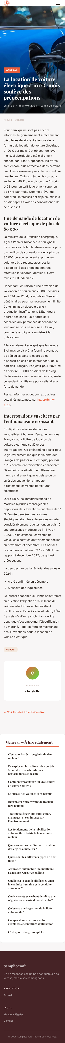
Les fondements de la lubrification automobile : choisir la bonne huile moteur (30, 833)
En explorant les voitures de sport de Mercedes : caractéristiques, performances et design (31, 770)
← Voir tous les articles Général (24, 712)
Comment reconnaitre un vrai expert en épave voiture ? (31, 783)
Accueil (8, 119)
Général (12, 70)
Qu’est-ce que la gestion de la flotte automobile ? (30, 910)
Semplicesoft (15, 965)
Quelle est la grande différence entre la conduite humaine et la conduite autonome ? (31, 884)
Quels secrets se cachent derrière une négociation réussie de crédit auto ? (32, 898)
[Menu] (57, 3)
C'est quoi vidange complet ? (26, 932)
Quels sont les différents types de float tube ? (32, 858)
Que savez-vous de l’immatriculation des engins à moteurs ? (31, 847)
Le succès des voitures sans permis (30, 793)
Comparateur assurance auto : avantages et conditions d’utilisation (30, 922)
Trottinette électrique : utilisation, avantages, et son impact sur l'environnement (29, 817)
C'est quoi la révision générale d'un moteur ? (30, 756)
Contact (8, 1020)
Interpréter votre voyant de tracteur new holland (30, 803)
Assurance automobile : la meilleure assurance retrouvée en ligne (31, 870)
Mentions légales (13, 1014)
